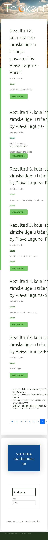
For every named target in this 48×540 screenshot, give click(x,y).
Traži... (14, 499)
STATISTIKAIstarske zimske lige (24, 458)
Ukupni (12, 84)
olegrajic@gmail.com (18, 146)
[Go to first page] (12, 421)
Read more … (19, 96)
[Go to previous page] (17, 421)
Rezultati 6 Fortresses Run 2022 (26, 409)
